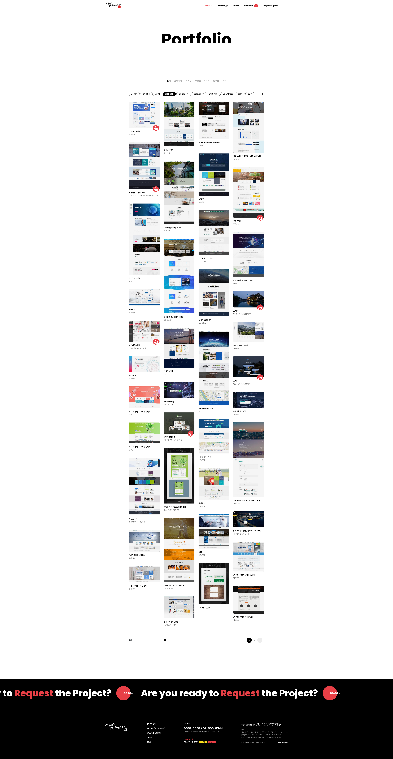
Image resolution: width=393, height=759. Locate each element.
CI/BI (206, 80)
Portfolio (209, 5)
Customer (250, 5)
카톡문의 (204, 742)
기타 (224, 80)
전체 (169, 80)
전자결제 (149, 738)
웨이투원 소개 (151, 724)
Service (236, 5)
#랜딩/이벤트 (199, 94)
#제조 (250, 94)
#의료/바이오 (184, 94)
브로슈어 (158, 733)
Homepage (222, 5)
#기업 (157, 94)
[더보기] (262, 94)
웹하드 (149, 742)
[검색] (164, 640)
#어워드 (134, 94)
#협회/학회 (169, 94)
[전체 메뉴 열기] (285, 5)
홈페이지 (178, 80)
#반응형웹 (146, 94)
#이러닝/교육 (228, 94)
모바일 (188, 80)
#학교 (240, 94)
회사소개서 (150, 733)
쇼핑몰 (198, 80)
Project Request (270, 5)
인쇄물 (216, 80)
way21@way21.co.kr (196, 732)
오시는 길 (150, 729)
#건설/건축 (213, 94)
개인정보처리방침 (283, 742)
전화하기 (213, 742)
